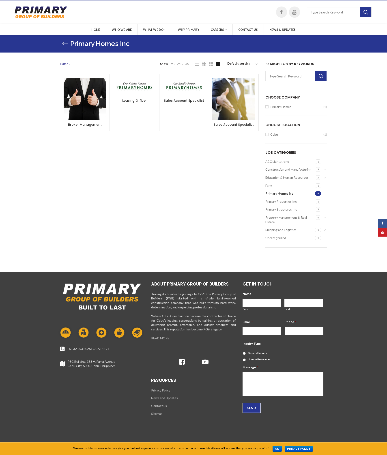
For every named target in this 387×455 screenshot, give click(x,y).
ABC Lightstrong (277, 161)
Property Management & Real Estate (286, 219)
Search (365, 12)
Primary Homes (280, 107)
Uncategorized (275, 238)
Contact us (159, 406)
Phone (290, 322)
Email (248, 322)
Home (64, 64)
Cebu (274, 134)
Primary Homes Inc (279, 193)
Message (250, 367)
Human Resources (259, 359)
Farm (268, 185)
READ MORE (160, 338)
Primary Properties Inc (281, 201)
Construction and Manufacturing (288, 169)
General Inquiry (257, 353)
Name (248, 294)
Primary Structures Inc (281, 209)
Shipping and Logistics (281, 230)
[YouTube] (294, 12)
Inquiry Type (253, 343)
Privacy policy (298, 448)
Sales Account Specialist (184, 101)
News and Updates (164, 398)
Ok (277, 448)
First (246, 309)
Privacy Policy (160, 390)
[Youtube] (205, 362)
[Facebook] (281, 12)
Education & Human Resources (287, 177)
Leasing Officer (134, 101)
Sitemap (157, 413)
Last (287, 309)
